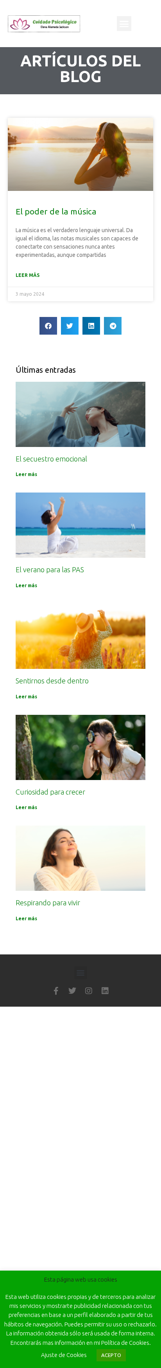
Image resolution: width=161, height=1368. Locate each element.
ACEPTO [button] (111, 1355)
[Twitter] (72, 991)
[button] (124, 23)
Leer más (27, 275)
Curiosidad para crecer (50, 792)
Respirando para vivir (48, 903)
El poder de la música (56, 211)
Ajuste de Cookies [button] (64, 1355)
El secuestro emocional (51, 459)
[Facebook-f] (56, 991)
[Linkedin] (105, 991)
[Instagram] (89, 991)
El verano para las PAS (50, 569)
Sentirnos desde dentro (52, 681)
